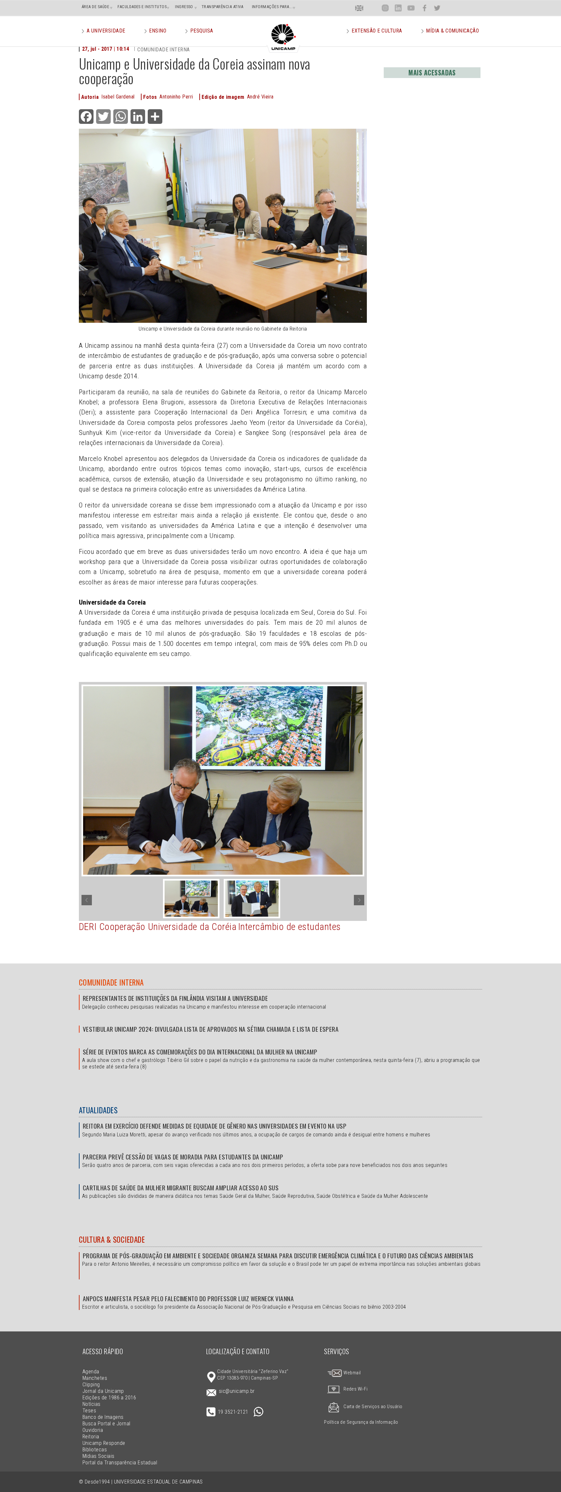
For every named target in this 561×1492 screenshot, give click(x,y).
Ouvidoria (92, 1430)
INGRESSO (184, 6)
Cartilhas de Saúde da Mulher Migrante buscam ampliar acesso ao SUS (181, 1187)
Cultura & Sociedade (112, 1239)
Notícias (91, 1404)
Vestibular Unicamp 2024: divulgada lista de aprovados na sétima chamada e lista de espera (211, 1029)
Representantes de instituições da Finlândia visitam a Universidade (175, 998)
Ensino (157, 31)
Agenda (90, 1371)
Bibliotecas (94, 1449)
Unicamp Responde (103, 1443)
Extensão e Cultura (377, 31)
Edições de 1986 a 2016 (109, 1397)
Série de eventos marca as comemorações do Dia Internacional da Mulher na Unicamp (200, 1051)
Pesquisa (201, 31)
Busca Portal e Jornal (106, 1423)
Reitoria (90, 1436)
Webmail (352, 1373)
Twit (437, 8)
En (359, 8)
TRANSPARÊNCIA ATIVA (222, 6)
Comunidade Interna (111, 982)
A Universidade (106, 31)
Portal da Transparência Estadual (119, 1462)
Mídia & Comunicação (452, 31)
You (411, 8)
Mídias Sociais (98, 1456)
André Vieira (260, 97)
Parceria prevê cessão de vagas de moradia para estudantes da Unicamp (183, 1156)
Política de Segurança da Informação (361, 1422)
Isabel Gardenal (117, 97)
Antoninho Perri (176, 97)
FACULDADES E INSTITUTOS (142, 6)
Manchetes (94, 1378)
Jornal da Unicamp (103, 1391)
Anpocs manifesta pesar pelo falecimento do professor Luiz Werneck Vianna (188, 1298)
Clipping (91, 1384)
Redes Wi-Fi (355, 1389)
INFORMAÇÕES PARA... (272, 6)
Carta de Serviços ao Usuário (372, 1406)
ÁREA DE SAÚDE (95, 6)
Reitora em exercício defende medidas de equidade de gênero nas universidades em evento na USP (214, 1125)
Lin (398, 8)
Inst (385, 8)
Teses (89, 1410)
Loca (372, 8)
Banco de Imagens (103, 1417)
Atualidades (98, 1110)
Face (424, 8)
